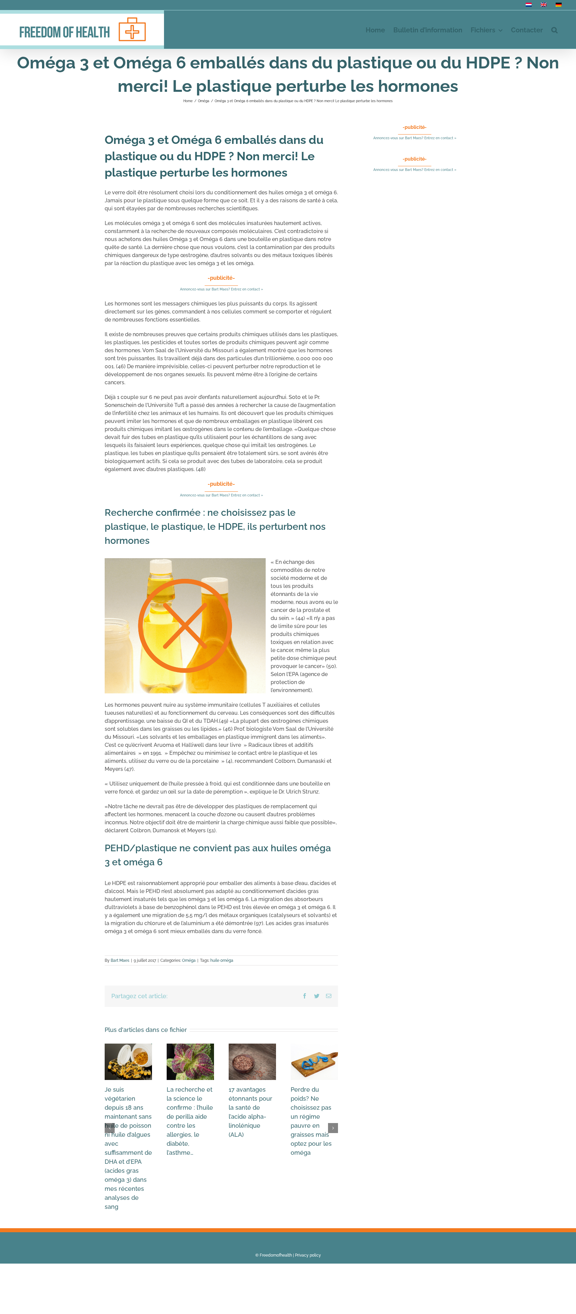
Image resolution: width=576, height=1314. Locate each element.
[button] (554, 29)
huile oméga (221, 960)
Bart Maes (120, 960)
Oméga (189, 960)
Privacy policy (308, 1255)
